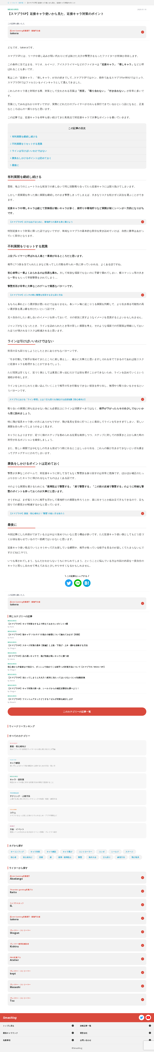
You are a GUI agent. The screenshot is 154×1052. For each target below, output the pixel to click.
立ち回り (107, 857)
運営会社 (84, 1033)
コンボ (102, 851)
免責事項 (7, 1040)
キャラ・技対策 (17, 3)
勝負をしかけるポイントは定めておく (31, 157)
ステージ (129, 851)
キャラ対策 (35, 851)
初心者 (13, 857)
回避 (41, 857)
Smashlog (10, 1017)
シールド (115, 851)
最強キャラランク (10, 1033)
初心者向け (27, 857)
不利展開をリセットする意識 (26, 143)
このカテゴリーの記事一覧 (77, 711)
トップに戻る (8, 1025)
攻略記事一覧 (85, 1025)
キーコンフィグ (17, 851)
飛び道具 (135, 857)
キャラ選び (67, 851)
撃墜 (80, 857)
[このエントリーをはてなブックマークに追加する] (87, 583)
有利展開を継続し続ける (24, 136)
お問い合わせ (85, 1040)
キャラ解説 (51, 851)
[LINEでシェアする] (78, 583)
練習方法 (121, 857)
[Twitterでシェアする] (68, 583)
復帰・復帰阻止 (64, 857)
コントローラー (85, 851)
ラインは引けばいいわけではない (28, 150)
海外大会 (92, 857)
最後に (14, 165)
